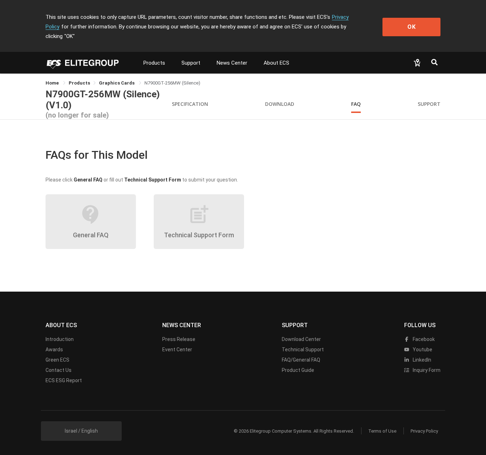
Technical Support (303, 349)
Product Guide (298, 370)
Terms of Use (382, 431)
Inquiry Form (426, 370)
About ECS (276, 63)
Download (279, 104)
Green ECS (57, 360)
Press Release (178, 339)
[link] (79, 83)
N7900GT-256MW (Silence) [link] (172, 83)
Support (190, 63)
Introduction (60, 339)
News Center (232, 63)
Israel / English (81, 431)
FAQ (356, 104)
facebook (423, 339)
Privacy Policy (424, 431)
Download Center (301, 339)
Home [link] (53, 83)
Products (154, 63)
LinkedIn (421, 360)
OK (411, 26)
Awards (54, 349)
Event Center (177, 349)
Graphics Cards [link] (117, 83)
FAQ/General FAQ (301, 360)
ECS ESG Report (64, 380)
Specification (190, 104)
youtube (422, 349)
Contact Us (59, 370)
